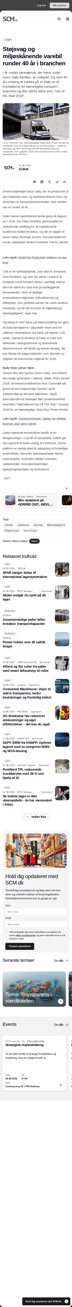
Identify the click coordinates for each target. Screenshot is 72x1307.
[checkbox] (6, 935)
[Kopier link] (64, 182)
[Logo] (10, 18)
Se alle (58, 960)
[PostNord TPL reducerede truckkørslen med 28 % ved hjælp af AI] (36, 769)
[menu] (67, 18)
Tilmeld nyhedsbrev (20, 946)
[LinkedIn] (42, 182)
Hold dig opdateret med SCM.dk (44, 1301)
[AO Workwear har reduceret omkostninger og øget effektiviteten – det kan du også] (36, 716)
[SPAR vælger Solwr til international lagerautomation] (36, 570)
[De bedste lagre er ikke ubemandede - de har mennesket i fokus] (36, 796)
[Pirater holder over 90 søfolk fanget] (36, 640)
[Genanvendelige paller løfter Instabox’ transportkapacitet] (36, 617)
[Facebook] (34, 182)
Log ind (41, 5)
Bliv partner (59, 5)
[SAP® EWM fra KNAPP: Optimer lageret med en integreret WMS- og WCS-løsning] (36, 743)
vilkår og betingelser (26, 935)
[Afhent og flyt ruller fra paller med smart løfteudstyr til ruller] (36, 664)
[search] (59, 18)
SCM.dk (23, 169)
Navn (8, 905)
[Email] (57, 182)
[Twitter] (49, 182)
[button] (66, 488)
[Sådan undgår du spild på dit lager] (36, 593)
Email (8, 918)
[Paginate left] (5, 989)
